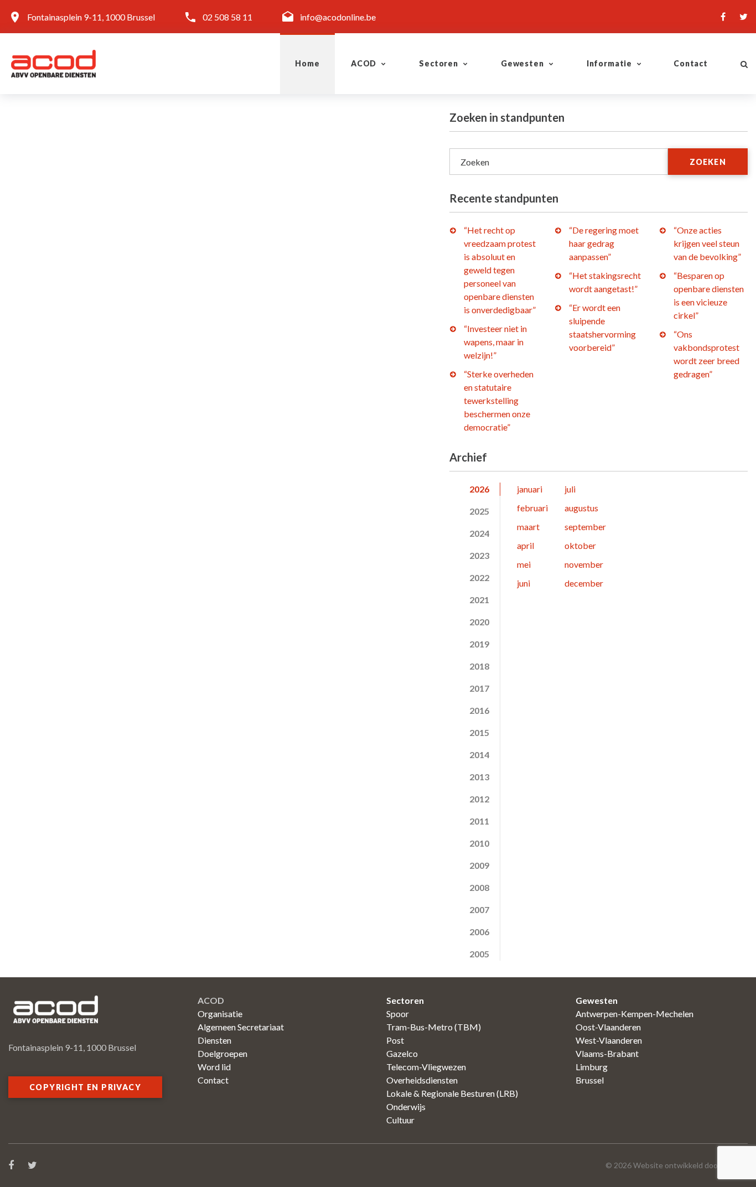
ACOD (363, 63)
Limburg (592, 1066)
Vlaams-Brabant (607, 1053)
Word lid (214, 1066)
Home (307, 63)
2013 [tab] (479, 776)
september (585, 526)
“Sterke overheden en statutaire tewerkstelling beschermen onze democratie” (499, 400)
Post (395, 1040)
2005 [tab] (479, 953)
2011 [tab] (479, 821)
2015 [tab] (479, 732)
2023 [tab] (479, 555)
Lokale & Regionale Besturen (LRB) (452, 1093)
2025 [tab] (479, 511)
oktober (580, 545)
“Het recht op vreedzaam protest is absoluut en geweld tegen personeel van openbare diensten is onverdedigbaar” (500, 270)
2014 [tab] (479, 754)
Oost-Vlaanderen (608, 1027)
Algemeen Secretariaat (241, 1027)
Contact (691, 63)
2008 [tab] (479, 887)
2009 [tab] (479, 865)
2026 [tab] (479, 489)
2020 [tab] (479, 621)
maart (528, 526)
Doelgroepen (222, 1053)
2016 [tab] (479, 710)
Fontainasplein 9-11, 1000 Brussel (91, 17)
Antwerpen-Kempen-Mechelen (634, 1013)
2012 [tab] (479, 799)
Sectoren (438, 63)
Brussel (590, 1080)
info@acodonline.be (338, 17)
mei (524, 564)
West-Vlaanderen (609, 1040)
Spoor (397, 1013)
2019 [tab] (479, 644)
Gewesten (522, 63)
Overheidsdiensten (422, 1080)
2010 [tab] (479, 843)
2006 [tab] (479, 931)
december (584, 583)
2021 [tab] (479, 599)
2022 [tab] (479, 577)
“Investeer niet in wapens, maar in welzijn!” (495, 341)
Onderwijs (406, 1106)
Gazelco (402, 1053)
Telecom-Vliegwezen (426, 1066)
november (584, 564)
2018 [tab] (479, 666)
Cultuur (400, 1120)
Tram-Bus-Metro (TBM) (433, 1027)
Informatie (609, 63)
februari (532, 507)
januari (529, 489)
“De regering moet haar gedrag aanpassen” (604, 243)
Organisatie (220, 1013)
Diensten (214, 1040)
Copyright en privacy (85, 1087)
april (525, 545)
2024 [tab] (479, 533)
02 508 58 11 (227, 17)
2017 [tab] (479, 688)
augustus (581, 507)
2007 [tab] (479, 909)
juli (570, 489)
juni (523, 583)
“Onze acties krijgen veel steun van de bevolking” (707, 243)
